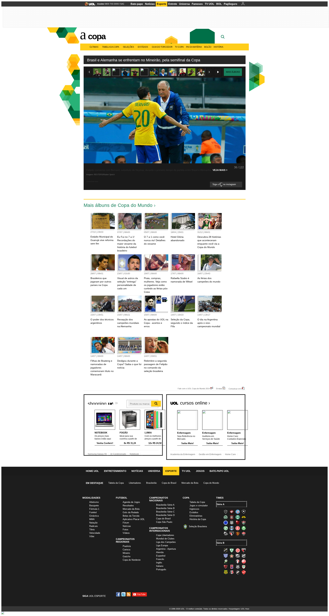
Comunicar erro (235, 389)
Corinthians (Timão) (231, 517)
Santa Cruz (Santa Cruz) (231, 572)
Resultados (128, 505)
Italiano (159, 566)
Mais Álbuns (233, 72)
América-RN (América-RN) (237, 550)
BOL (219, 3)
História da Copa (198, 519)
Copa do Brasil (169, 483)
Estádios (143, 47)
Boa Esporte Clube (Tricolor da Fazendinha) (231, 556)
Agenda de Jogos (131, 502)
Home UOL (92, 471)
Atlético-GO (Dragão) (243, 550)
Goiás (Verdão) (225, 528)
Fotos (125, 529)
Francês (160, 559)
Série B (220, 543)
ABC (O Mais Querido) (225, 550)
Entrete (172, 3)
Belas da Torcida (131, 516)
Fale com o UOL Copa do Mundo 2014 (194, 388)
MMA (92, 519)
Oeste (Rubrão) (225, 567)
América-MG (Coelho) (231, 550)
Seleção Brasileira (198, 526)
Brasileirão (151, 483)
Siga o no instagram (224, 184)
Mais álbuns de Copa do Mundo (118, 205)
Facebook (118, 594)
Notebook (134, 454)
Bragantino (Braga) (237, 556)
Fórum (126, 522)
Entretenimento (115, 471)
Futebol (93, 512)
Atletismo (94, 502)
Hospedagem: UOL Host (239, 609)
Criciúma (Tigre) (243, 517)
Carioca (126, 549)
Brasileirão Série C (165, 511)
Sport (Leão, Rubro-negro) (237, 533)
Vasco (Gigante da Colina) (237, 572)
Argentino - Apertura (166, 549)
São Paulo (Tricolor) (231, 533)
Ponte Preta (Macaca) (237, 567)
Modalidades (91, 497)
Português (161, 569)
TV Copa (179, 47)
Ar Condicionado (118, 454)
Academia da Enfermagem (182, 454)
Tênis (92, 529)
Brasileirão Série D (165, 515)
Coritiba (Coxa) (237, 517)
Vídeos (126, 533)
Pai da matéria (194, 47)
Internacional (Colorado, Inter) (237, 528)
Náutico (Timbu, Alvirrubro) (243, 561)
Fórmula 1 (94, 509)
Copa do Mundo (211, 483)
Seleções (128, 47)
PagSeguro (230, 3)
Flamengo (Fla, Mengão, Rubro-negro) (237, 522)
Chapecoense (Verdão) (225, 517)
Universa (184, 3)
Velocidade (94, 533)
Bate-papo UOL (219, 471)
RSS (128, 594)
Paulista (127, 546)
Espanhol (160, 555)
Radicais (93, 526)
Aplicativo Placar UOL (134, 519)
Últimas (94, 47)
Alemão (160, 552)
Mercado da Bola (189, 483)
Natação (93, 522)
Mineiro (126, 553)
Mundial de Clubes (165, 538)
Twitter (123, 594)
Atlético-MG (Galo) (225, 511)
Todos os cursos (233, 401)
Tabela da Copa (110, 47)
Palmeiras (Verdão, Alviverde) (243, 528)
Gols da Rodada (131, 512)
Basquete (94, 505)
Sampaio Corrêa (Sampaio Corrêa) (225, 572)
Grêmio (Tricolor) (231, 528)
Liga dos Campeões (166, 542)
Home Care (230, 454)
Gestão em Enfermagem (210, 454)
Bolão (207, 47)
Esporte (161, 3)
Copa (96, 36)
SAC (122, 4)
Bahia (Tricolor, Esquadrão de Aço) (237, 511)
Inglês (159, 562)
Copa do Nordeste (132, 560)
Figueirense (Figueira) (231, 522)
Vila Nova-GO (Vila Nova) (243, 572)
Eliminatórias (196, 516)
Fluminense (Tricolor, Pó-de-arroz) (243, 522)
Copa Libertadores (165, 535)
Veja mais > (220, 170)
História (218, 47)
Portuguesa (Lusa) (243, 567)
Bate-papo (137, 3)
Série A (220, 504)
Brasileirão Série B (165, 508)
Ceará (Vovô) (243, 556)
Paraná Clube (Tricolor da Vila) (231, 567)
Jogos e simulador (199, 505)
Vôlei (91, 536)
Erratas (219, 388)
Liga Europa (162, 545)
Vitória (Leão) (243, 533)
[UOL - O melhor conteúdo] (89, 5)
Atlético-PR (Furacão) (231, 511)
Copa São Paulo (164, 522)
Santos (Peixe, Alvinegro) (225, 533)
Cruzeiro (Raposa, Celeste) (225, 522)
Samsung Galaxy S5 (97, 454)
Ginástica (94, 516)
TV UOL (209, 3)
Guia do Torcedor (162, 47)
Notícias (150, 3)
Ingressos (194, 509)
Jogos (200, 471)
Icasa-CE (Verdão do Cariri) (231, 561)
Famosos (197, 3)
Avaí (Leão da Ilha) (225, 556)
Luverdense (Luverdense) (225, 561)
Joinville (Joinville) (237, 561)
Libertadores (135, 483)
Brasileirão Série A (165, 505)
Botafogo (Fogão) (243, 511)
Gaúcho (126, 556)
